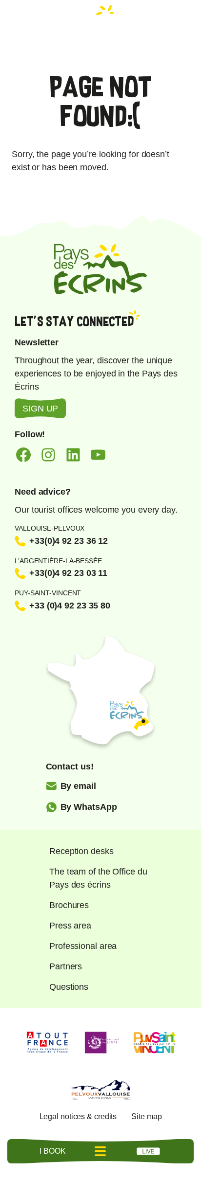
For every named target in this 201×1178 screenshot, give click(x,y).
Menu (100, 1151)
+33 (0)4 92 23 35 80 (69, 605)
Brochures (69, 905)
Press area (70, 925)
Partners (65, 966)
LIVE (148, 1151)
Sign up (40, 408)
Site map (146, 1116)
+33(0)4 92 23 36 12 (68, 541)
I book (52, 1151)
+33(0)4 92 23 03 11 (68, 573)
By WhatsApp (88, 807)
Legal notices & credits (78, 1116)
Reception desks (81, 851)
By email (78, 786)
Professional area (83, 946)
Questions (68, 987)
